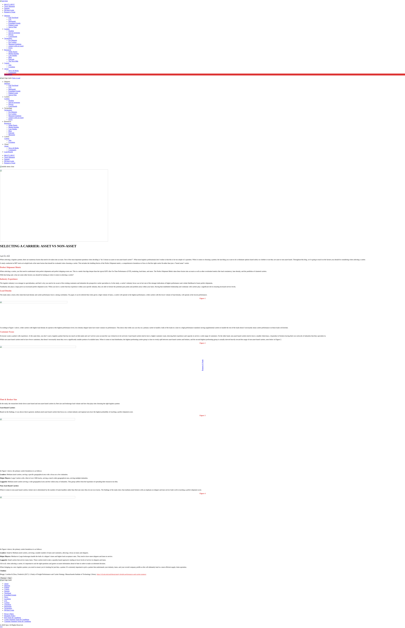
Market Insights (13, 53)
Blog (10, 57)
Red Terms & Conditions (12, 618)
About (6, 69)
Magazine (11, 135)
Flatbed (6, 587)
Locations (11, 67)
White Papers (12, 52)
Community (12, 72)
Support (6, 8)
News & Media (13, 71)
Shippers (7, 16)
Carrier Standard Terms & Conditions (16, 619)
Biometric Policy (9, 616)
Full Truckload (13, 17)
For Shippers (12, 40)
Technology (8, 38)
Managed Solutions (14, 44)
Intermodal (12, 21)
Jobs (9, 65)
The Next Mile (13, 61)
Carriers (6, 29)
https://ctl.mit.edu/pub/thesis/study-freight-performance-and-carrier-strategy (121, 574)
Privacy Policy (9, 614)
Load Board (8, 74)
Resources (7, 50)
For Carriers (12, 42)
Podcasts (11, 59)
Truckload (7, 593)
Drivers (10, 35)
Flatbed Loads (13, 25)
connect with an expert (16, 46)
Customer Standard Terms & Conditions (17, 621)
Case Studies (12, 55)
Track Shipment (9, 6)
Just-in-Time (12, 27)
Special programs (14, 33)
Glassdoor (7, 604)
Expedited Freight (14, 23)
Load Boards (12, 36)
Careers (6, 63)
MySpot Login (9, 10)
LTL (9, 19)
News (6, 597)
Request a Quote (9, 12)
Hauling (11, 31)
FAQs (10, 48)
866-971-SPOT (9, 4)
